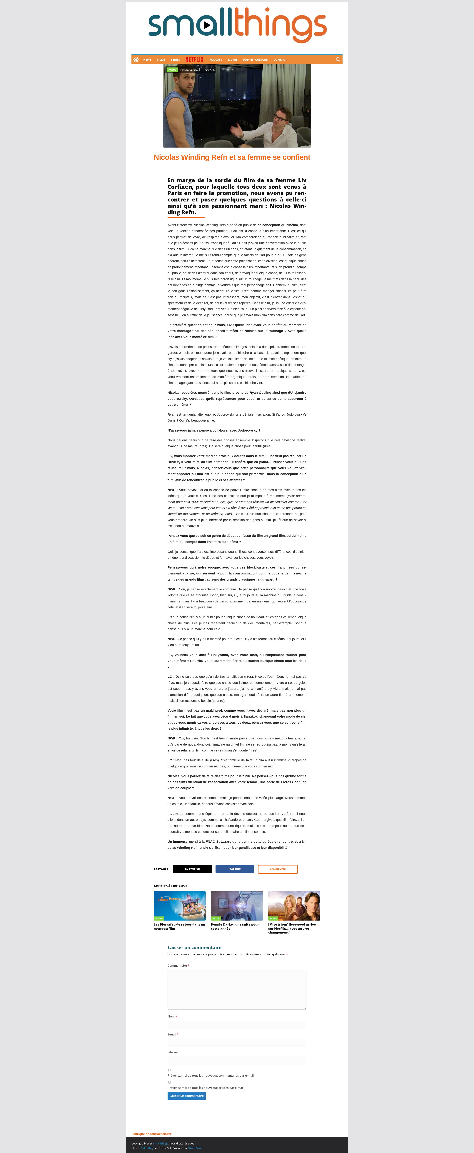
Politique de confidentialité (151, 1134)
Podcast (215, 59)
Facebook (235, 868)
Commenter (278, 869)
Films (161, 59)
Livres (232, 59)
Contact (280, 59)
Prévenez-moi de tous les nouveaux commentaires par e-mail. (211, 1075)
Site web (173, 1052)
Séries (175, 59)
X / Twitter (192, 868)
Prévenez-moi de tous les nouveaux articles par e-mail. (206, 1088)
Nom (172, 1016)
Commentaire (178, 966)
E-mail (173, 1034)
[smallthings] (135, 59)
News (147, 59)
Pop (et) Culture (255, 59)
